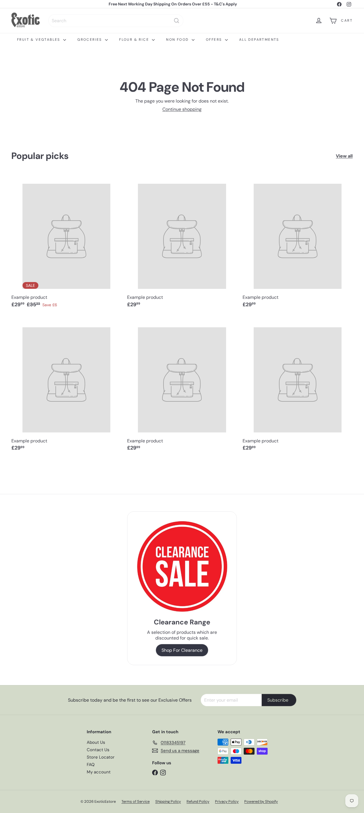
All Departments (259, 39)
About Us (96, 742)
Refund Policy (198, 801)
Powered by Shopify (261, 801)
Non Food (178, 39)
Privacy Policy (227, 801)
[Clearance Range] (182, 566)
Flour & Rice (134, 39)
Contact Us (98, 750)
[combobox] (115, 20)
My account (99, 772)
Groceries (90, 39)
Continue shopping (182, 109)
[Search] (176, 20)
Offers (215, 39)
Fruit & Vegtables (39, 39)
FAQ (91, 764)
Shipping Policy (168, 801)
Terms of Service (135, 801)
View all (344, 156)
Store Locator (101, 757)
